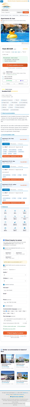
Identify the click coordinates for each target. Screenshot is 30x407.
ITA (17, 311)
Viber (22, 80)
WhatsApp (9, 80)
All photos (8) (26, 43)
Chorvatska (5, 400)
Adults (5, 272)
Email (5, 293)
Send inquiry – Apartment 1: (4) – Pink (13, 156)
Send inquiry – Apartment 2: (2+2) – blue (13, 179)
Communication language (12, 309)
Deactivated (5, 403)
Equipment (6, 143)
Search (26, 12)
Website (21, 83)
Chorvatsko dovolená (24, 399)
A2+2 (16, 52)
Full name (6, 287)
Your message (9, 316)
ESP (20, 311)
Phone (7, 299)
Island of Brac (15, 15)
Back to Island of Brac (7, 95)
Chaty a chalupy (15, 402)
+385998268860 (8, 78)
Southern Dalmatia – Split (6, 15)
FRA (24, 311)
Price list (21, 143)
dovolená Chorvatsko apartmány (13, 399)
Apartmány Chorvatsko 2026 (13, 400)
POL (12, 313)
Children (8, 278)
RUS (4, 313)
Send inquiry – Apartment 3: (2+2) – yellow (14, 202)
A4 (13, 52)
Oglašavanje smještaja (17, 396)
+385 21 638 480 (8, 76)
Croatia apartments (23, 400)
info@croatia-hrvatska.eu (18, 394)
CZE (8, 311)
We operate (4, 399)
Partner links (10, 403)
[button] (15, 90)
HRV (8, 313)
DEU (12, 311)
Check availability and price (16, 65)
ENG (4, 311)
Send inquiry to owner (15, 333)
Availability (14, 143)
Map (9, 83)
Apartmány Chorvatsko (17, 403)
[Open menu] (1, 1)
